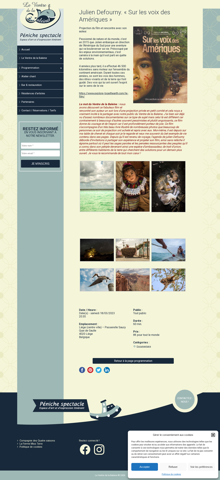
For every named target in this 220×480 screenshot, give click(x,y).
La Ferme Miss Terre (31, 443)
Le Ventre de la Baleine (34, 58)
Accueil (25, 49)
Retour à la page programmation (133, 360)
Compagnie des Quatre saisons (37, 440)
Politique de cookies (171, 474)
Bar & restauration (31, 85)
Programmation (30, 67)
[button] (213, 435)
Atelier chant (28, 76)
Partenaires (27, 101)
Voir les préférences (201, 466)
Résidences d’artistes (33, 93)
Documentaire (144, 346)
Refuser (173, 466)
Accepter (145, 466)
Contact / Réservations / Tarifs (38, 110)
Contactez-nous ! (184, 400)
